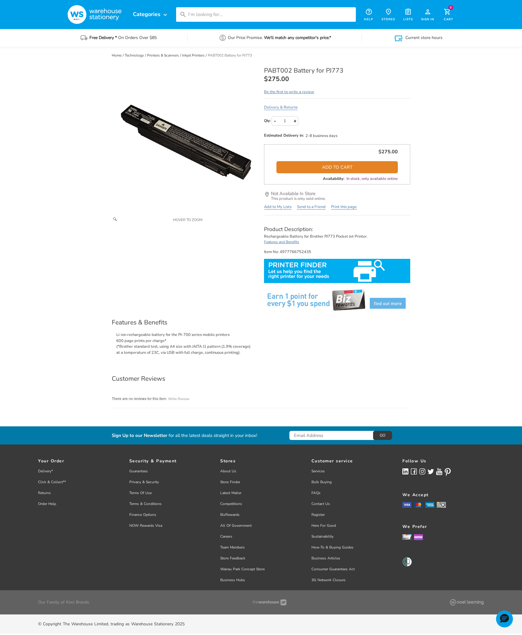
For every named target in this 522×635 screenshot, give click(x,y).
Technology (135, 55)
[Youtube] (439, 471)
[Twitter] (431, 471)
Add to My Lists (278, 207)
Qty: (267, 120)
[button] (504, 619)
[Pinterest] (448, 472)
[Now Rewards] (418, 537)
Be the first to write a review (289, 92)
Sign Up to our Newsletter (139, 435)
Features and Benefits (281, 241)
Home (117, 55)
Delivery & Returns (281, 107)
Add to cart (337, 167)
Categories (151, 14)
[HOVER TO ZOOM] (185, 140)
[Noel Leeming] (467, 602)
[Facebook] (414, 471)
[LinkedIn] (405, 471)
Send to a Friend (311, 207)
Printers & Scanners (163, 55)
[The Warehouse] (269, 602)
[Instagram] (422, 471)
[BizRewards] (406, 537)
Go (382, 435)
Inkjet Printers (193, 55)
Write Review (178, 398)
